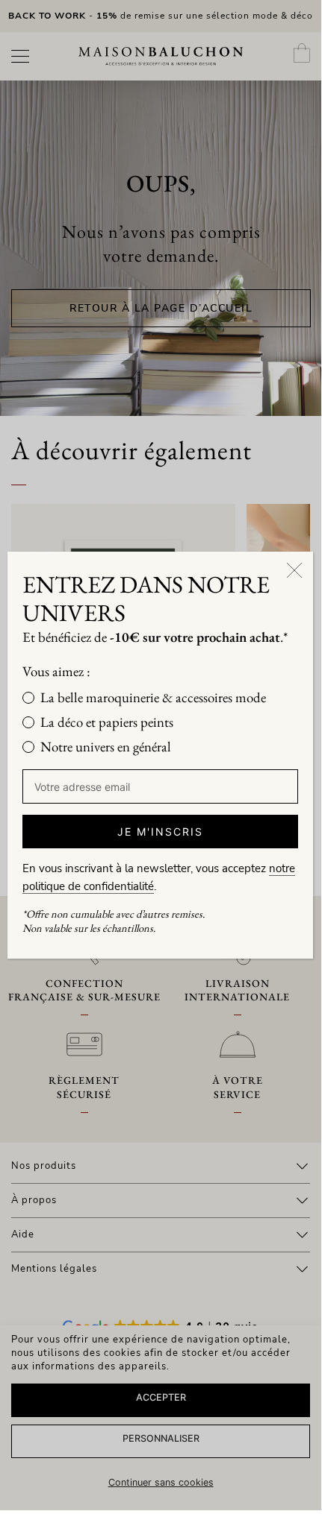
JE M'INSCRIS (160, 831)
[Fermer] (294, 570)
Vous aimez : (56, 671)
